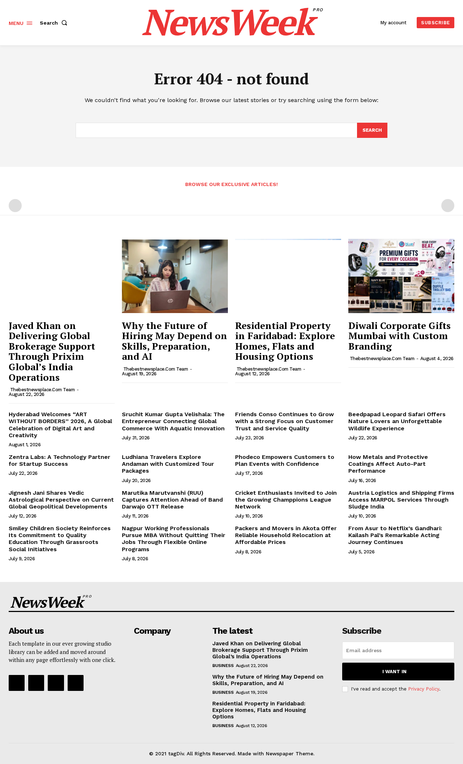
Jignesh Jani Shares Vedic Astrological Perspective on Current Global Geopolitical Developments (61, 499)
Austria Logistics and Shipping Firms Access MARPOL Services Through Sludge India (401, 499)
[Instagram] (36, 683)
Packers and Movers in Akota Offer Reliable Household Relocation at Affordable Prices (286, 535)
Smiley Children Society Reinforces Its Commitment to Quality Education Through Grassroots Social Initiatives (60, 539)
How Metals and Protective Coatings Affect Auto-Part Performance (388, 463)
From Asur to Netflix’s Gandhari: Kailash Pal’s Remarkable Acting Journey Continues (395, 535)
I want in (394, 671)
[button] (55, 22)
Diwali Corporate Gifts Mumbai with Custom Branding (399, 335)
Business (222, 665)
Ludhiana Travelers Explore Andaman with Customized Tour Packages (168, 463)
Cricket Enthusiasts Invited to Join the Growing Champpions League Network (286, 499)
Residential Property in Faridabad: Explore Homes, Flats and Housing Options (285, 341)
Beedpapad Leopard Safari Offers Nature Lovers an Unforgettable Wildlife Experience (397, 421)
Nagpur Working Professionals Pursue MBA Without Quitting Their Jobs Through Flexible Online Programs (173, 539)
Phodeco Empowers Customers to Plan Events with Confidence (284, 460)
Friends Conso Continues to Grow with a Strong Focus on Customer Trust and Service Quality (284, 421)
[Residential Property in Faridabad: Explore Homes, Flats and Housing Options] (288, 276)
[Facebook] (17, 683)
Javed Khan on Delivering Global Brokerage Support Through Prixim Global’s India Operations (52, 351)
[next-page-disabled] (447, 205)
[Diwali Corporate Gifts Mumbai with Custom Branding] (401, 276)
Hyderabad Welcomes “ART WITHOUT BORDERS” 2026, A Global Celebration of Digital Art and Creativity (60, 425)
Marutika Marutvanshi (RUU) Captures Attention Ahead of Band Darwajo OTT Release (172, 499)
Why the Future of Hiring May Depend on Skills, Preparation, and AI (174, 341)
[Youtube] (76, 683)
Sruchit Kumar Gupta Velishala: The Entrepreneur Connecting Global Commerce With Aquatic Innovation (173, 421)
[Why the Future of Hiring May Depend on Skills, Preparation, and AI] (175, 276)
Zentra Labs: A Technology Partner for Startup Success (59, 460)
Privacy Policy (423, 689)
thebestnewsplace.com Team (42, 389)
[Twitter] (56, 683)
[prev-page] (15, 205)
